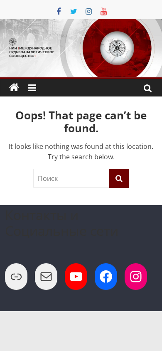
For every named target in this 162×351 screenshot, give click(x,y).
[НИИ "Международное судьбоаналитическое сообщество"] (14, 87)
